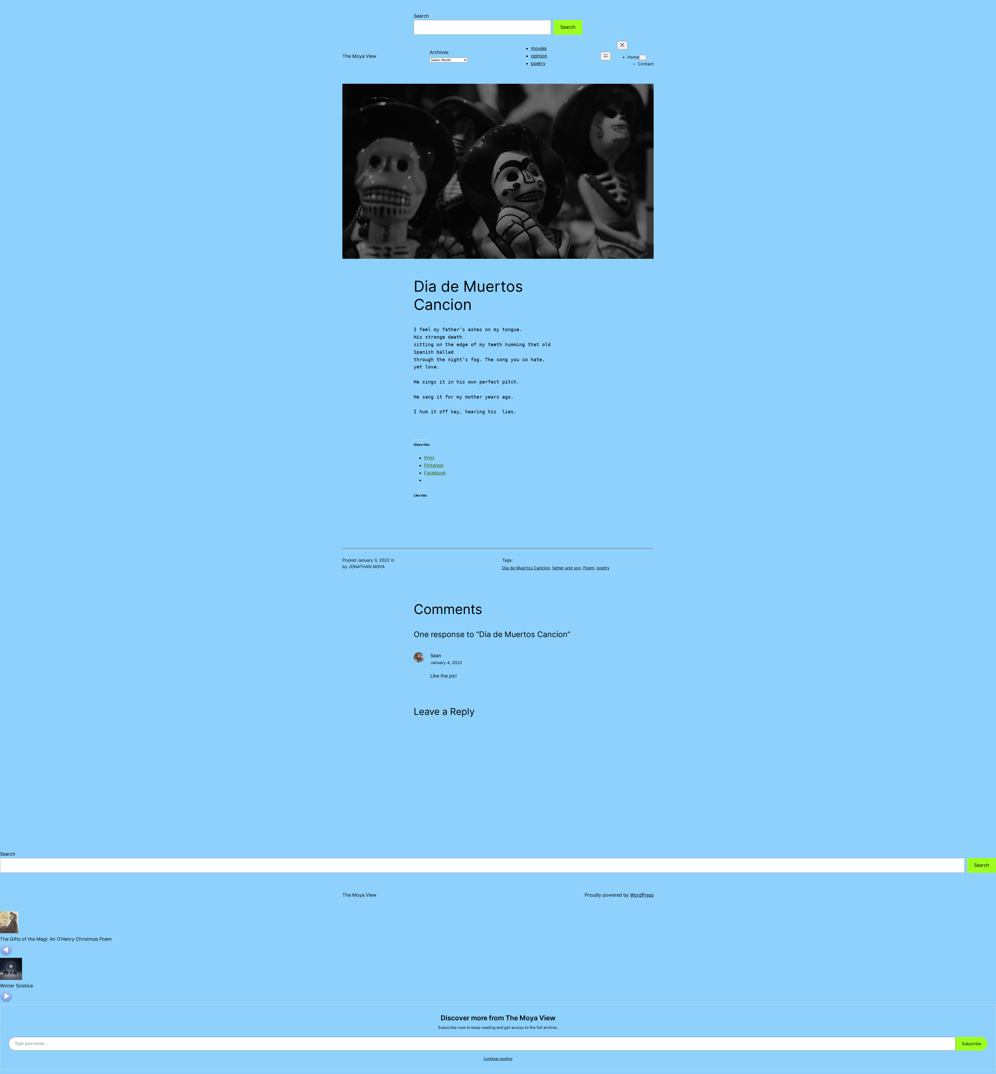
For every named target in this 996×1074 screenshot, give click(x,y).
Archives (439, 52)
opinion (539, 56)
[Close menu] (622, 45)
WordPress (642, 895)
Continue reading (498, 1058)
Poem (588, 567)
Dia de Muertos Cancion (526, 567)
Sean (435, 655)
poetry (538, 63)
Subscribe (971, 1043)
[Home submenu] (642, 57)
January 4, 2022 (446, 662)
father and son (566, 567)
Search (421, 16)
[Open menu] (605, 56)
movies (539, 48)
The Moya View (359, 56)
